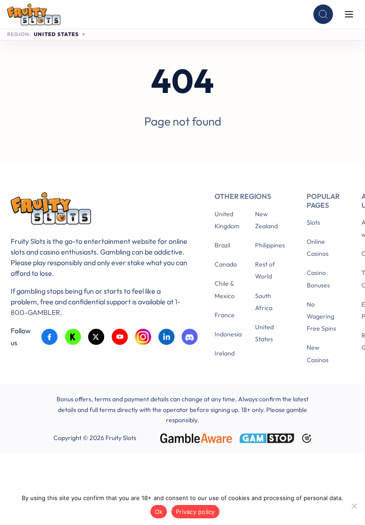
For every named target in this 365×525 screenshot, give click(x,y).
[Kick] (73, 337)
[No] (353, 505)
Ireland (225, 353)
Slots (313, 222)
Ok (159, 511)
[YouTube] (120, 337)
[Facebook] (49, 337)
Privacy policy (195, 511)
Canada (226, 264)
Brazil (222, 245)
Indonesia (228, 334)
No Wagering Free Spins (321, 316)
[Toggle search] (323, 14)
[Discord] (190, 337)
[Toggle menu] (349, 14)
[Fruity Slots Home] (99, 210)
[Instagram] (143, 337)
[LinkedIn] (166, 337)
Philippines (270, 245)
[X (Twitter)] (96, 337)
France (225, 315)
